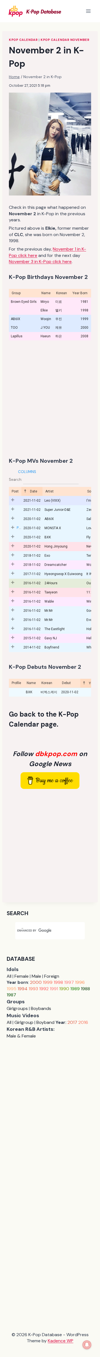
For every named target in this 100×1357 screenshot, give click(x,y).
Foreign (51, 976)
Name (31, 683)
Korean (46, 683)
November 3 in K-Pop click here (40, 261)
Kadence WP (60, 1341)
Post (15, 491)
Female (21, 976)
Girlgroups (17, 1008)
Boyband (45, 1022)
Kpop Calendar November (65, 40)
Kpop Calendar (23, 40)
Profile (16, 683)
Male (36, 976)
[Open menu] (88, 11)
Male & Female (21, 1036)
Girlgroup (23, 1022)
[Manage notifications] (86, 1344)
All (9, 976)
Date (33, 491)
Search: (16, 479)
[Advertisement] (50, 399)
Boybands (41, 1008)
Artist (49, 491)
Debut (66, 683)
